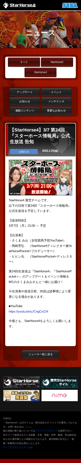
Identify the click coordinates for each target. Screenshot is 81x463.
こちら (27, 426)
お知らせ (24, 101)
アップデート (25, 92)
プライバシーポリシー (46, 430)
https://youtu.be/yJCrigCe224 (28, 311)
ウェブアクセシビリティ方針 (18, 447)
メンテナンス (56, 101)
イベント (56, 92)
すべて (24, 62)
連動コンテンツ (24, 110)
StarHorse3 (56, 62)
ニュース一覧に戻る (40, 354)
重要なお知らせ (56, 110)
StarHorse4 (40, 72)
